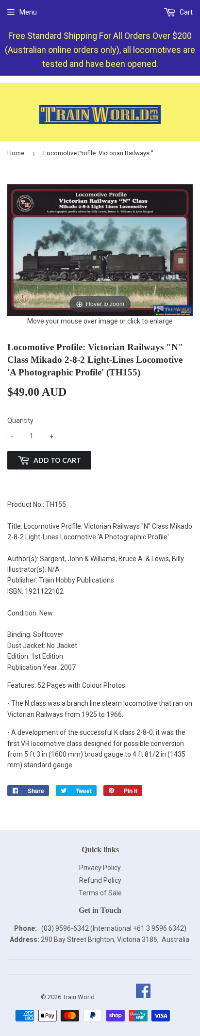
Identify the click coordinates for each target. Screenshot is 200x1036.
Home (15, 153)
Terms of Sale (100, 893)
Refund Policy (100, 880)
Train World (79, 997)
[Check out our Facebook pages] (142, 997)
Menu (28, 12)
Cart (185, 12)
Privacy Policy (100, 868)
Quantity (20, 420)
